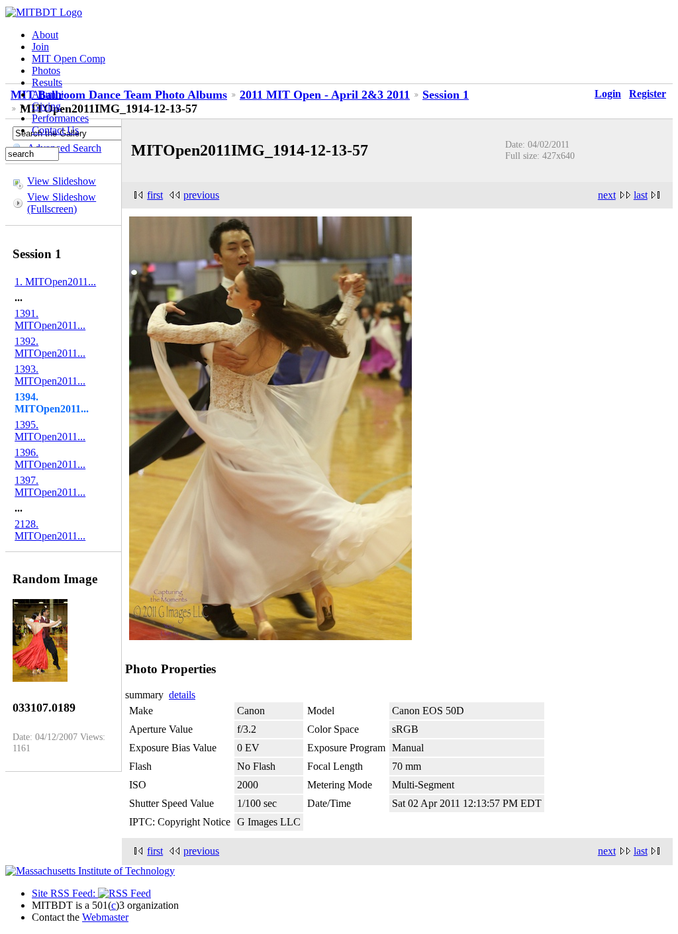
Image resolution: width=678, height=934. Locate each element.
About (45, 34)
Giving (46, 106)
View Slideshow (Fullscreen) (61, 202)
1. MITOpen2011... (55, 281)
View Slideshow (61, 181)
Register (647, 93)
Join (40, 46)
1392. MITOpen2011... (50, 347)
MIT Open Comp (68, 58)
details (182, 694)
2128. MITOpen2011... (50, 529)
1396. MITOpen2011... (50, 458)
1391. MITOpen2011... (50, 319)
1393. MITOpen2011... (50, 375)
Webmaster (105, 917)
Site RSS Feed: (65, 893)
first (155, 195)
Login (608, 93)
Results (47, 82)
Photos (46, 70)
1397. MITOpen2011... (50, 486)
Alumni (48, 94)
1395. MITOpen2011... (50, 430)
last (641, 195)
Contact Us (55, 130)
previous (201, 195)
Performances (60, 118)
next (607, 195)
